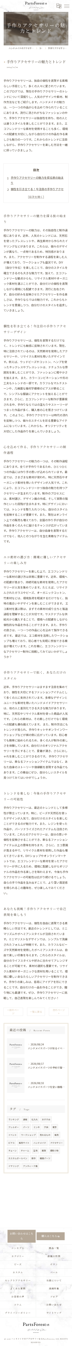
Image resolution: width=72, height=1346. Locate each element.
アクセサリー (56, 1142)
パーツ (26, 1127)
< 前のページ (13, 1011)
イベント (12, 1134)
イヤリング (13, 1166)
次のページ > (59, 1011)
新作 (33, 1158)
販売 (57, 1134)
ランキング (13, 1119)
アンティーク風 (30, 1166)
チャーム (25, 1150)
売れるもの (45, 1134)
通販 (25, 1119)
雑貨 (44, 1150)
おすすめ (46, 1119)
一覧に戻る (36, 1011)
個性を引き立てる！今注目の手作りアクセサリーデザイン (37, 191)
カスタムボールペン (17, 1158)
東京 (54, 1127)
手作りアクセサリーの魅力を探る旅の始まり (37, 180)
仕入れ (34, 1119)
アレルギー (13, 1127)
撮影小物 (54, 1150)
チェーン (12, 1150)
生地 (35, 1150)
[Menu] (67, 6)
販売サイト (24, 1142)
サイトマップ (54, 1313)
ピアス (11, 1142)
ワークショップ (28, 1134)
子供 (46, 1127)
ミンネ (37, 1127)
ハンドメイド (40, 1142)
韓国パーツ (45, 1158)
